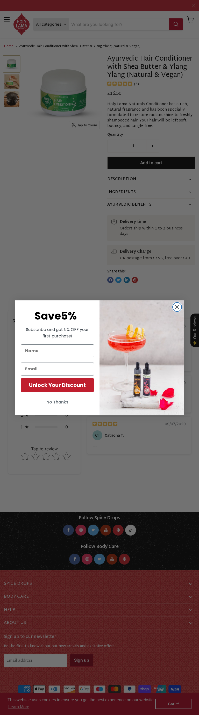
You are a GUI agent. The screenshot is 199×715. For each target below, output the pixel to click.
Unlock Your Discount (57, 385)
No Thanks (57, 402)
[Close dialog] (177, 307)
